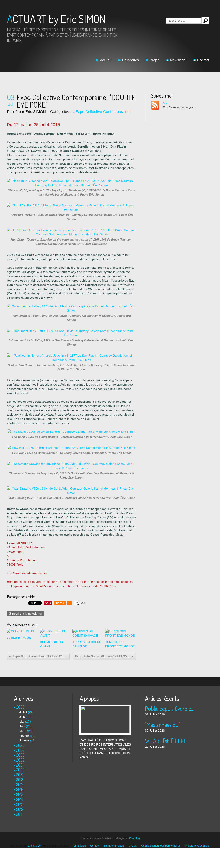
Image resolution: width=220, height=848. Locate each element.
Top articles (79, 845)
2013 (19, 804)
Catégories (130, 60)
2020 (20, 770)
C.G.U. (133, 845)
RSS (164, 103)
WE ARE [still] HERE (165, 740)
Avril (22, 726)
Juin (22, 716)
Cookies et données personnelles (160, 845)
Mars (22, 731)
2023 (20, 755)
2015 (19, 794)
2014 (19, 799)
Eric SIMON (34, 845)
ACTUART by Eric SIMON (56, 19)
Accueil (105, 60)
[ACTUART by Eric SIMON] (105, 707)
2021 (19, 765)
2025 (20, 745)
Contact (203, 60)
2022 (20, 760)
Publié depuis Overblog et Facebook (170, 708)
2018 (19, 779)
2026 (20, 707)
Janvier (24, 740)
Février (24, 735)
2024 (20, 750)
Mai (21, 721)
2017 (19, 784)
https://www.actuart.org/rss (178, 107)
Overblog (134, 838)
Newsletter (178, 60)
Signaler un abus (114, 845)
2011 (19, 814)
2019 (19, 774)
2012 (19, 809)
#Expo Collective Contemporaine (101, 112)
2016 (19, 789)
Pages (154, 60)
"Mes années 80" (162, 724)
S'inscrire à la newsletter (25, 613)
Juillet (23, 712)
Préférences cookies (197, 845)
